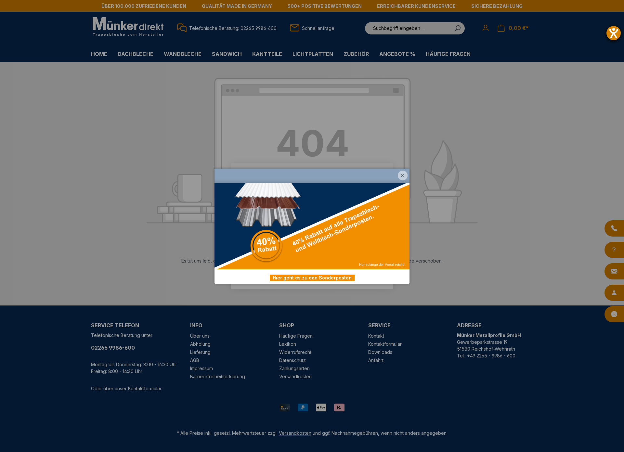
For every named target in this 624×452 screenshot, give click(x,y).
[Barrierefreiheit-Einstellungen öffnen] (613, 33)
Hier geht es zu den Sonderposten (312, 277)
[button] (403, 175)
